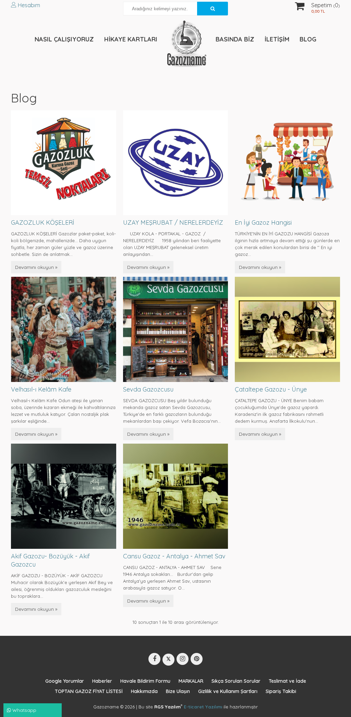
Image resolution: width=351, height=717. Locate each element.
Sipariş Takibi (281, 691)
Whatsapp (23, 710)
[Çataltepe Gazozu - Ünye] (287, 329)
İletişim (277, 39)
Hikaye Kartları (130, 39)
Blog (308, 39)
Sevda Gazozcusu (148, 389)
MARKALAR (191, 681)
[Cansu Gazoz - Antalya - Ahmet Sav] (175, 495)
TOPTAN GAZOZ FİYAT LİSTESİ (89, 691)
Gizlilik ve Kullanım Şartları (227, 691)
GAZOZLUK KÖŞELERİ (42, 222)
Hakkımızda (144, 691)
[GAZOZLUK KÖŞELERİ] (63, 162)
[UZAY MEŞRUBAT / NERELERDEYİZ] (175, 162)
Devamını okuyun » (36, 267)
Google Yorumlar (64, 681)
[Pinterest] (197, 659)
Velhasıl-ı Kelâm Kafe (41, 389)
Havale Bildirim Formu (145, 681)
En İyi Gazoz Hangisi (263, 222)
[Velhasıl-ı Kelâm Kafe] (63, 329)
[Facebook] (154, 659)
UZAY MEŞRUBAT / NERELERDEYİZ (173, 222)
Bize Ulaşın (178, 691)
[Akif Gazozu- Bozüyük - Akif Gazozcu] (63, 495)
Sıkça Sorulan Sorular (236, 681)
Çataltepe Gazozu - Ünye (271, 389)
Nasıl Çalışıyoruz (64, 39)
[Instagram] (183, 659)
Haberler (102, 681)
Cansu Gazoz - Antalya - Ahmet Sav (174, 556)
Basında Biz (235, 39)
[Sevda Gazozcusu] (175, 329)
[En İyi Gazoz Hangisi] (287, 162)
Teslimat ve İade (287, 681)
